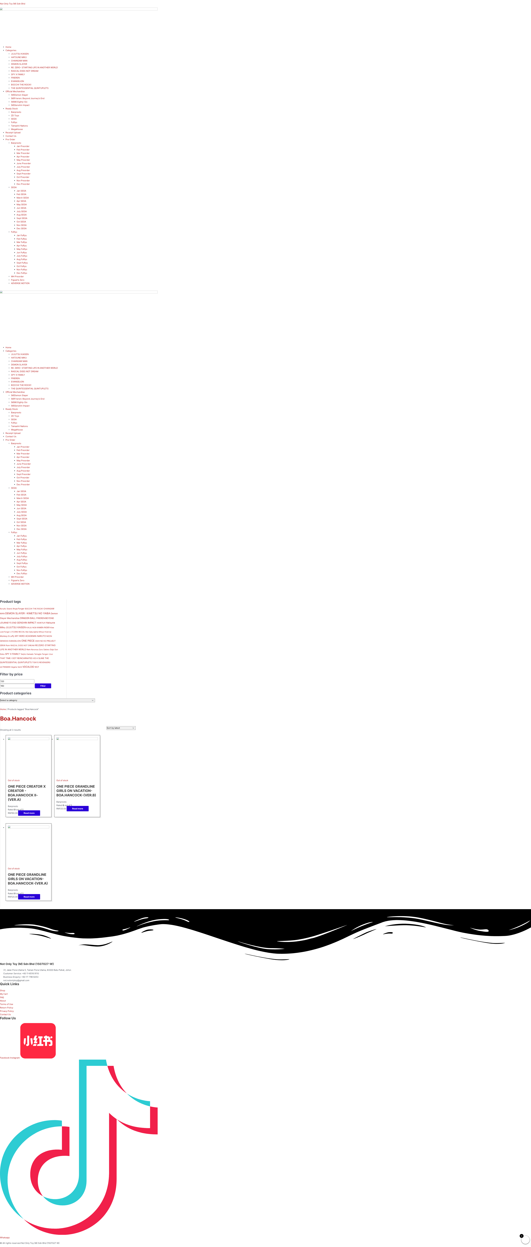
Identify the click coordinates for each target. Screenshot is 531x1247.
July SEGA (22, 211)
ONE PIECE (28, 640)
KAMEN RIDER (43, 627)
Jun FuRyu (22, 252)
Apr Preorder (23, 156)
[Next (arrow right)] (526, 623)
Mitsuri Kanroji (45, 632)
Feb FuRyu (22, 238)
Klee (52, 627)
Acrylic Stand (6, 609)
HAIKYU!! (41, 623)
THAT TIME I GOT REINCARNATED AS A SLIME (22, 658)
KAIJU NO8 (31, 627)
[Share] (522, 3)
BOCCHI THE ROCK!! (21, 84)
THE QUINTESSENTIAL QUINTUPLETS (30, 88)
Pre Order (10, 139)
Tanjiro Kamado (27, 654)
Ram (8, 645)
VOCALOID (28, 666)
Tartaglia (37, 654)
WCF (37, 667)
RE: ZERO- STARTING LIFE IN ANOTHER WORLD (34, 67)
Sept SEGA (22, 218)
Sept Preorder (24, 173)
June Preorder (24, 163)
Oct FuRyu (22, 266)
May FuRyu (22, 249)
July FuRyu (22, 256)
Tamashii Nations (19, 125)
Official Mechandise (15, 91)
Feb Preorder (23, 149)
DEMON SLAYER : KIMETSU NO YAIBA (27, 613)
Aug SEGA (22, 214)
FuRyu (14, 122)
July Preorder (23, 167)
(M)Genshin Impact (20, 105)
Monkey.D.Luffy (7, 636)
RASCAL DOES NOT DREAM (24, 71)
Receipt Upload (13, 132)
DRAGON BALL (28, 618)
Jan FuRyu (22, 235)
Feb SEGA (21, 194)
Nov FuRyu (22, 269)
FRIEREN (15, 77)
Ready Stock (12, 108)
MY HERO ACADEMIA (26, 636)
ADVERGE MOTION (20, 283)
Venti (20, 667)
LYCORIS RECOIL (17, 632)
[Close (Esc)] (528, 3)
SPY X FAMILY (18, 74)
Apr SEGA (21, 201)
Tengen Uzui (47, 654)
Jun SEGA (21, 208)
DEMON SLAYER (19, 64)
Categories (11, 50)
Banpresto (16, 112)
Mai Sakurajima (31, 632)
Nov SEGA (22, 225)
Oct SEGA (21, 221)
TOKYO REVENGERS (41, 662)
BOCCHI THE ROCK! (34, 609)
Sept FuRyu (22, 262)
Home (8, 47)
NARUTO (41, 636)
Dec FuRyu (22, 273)
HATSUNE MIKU (19, 57)
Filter (43, 686)
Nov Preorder (23, 180)
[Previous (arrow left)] (5, 623)
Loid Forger (5, 632)
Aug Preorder (23, 170)
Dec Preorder (23, 184)
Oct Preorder (23, 177)
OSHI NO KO (40, 641)
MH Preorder (17, 276)
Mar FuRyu (22, 242)
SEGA (14, 119)
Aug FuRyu (22, 259)
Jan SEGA (21, 190)
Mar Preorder (23, 153)
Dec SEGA (22, 228)
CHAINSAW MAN (19, 60)
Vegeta (14, 667)
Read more (29, 813)
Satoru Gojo (48, 649)
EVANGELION (17, 81)
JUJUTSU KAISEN (20, 53)
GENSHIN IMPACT (26, 622)
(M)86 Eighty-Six (19, 101)
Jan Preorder (23, 146)
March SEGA (23, 197)
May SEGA (22, 204)
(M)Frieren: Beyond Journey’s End (27, 98)
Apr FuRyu (22, 245)
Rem (29, 649)
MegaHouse (17, 129)
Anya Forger (18, 608)
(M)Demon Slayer (19, 95)
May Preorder (23, 160)
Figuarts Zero (17, 280)
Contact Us (11, 136)
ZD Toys (15, 115)
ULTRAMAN (5, 667)
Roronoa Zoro (37, 649)
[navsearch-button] (1, 289)
